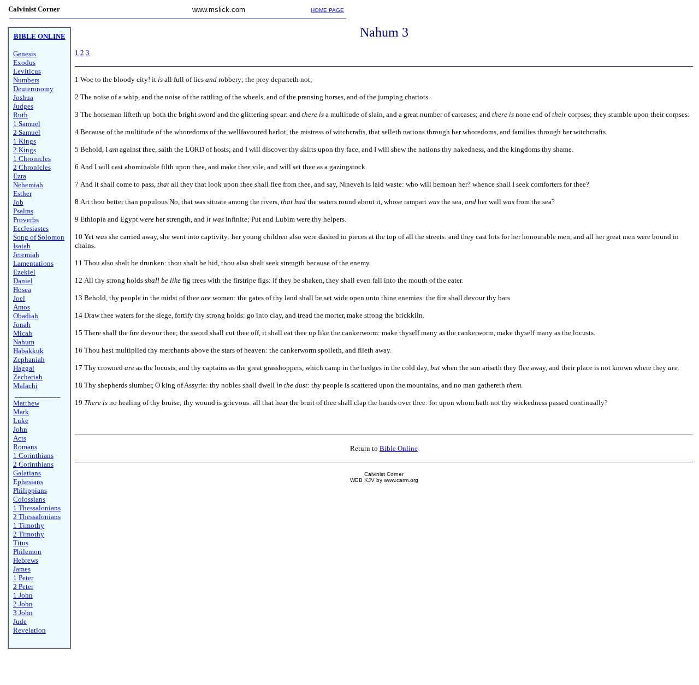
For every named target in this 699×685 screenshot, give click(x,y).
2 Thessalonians (37, 517)
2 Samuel (26, 132)
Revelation (29, 630)
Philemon (27, 551)
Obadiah (25, 316)
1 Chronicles (32, 158)
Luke (20, 420)
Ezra (19, 176)
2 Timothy (28, 534)
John (20, 429)
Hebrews (25, 560)
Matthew (26, 403)
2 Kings (24, 150)
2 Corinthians (33, 464)
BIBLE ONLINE (40, 36)
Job (18, 202)
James (22, 569)
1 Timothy (28, 525)
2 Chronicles (32, 167)
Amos (21, 307)
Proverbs (26, 220)
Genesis (24, 54)
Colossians (29, 499)
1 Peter (23, 578)
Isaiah (22, 246)
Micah (22, 333)
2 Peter (23, 586)
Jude (20, 621)
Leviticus (27, 71)
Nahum (23, 342)
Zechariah (28, 377)
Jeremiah (26, 255)
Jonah (22, 324)
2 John (23, 604)
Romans (25, 447)
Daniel (23, 281)
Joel (19, 298)
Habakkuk (28, 351)
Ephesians (28, 482)
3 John (23, 613)
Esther (22, 193)
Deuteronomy (33, 89)
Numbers (26, 80)
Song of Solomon (38, 237)
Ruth (20, 115)
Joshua (23, 97)
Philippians (30, 490)
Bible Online (399, 448)
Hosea (22, 289)
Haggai (23, 368)
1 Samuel (26, 124)
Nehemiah (28, 185)
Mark (21, 412)
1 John (23, 595)
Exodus (24, 62)
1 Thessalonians (37, 508)
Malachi (25, 386)
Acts (19, 438)
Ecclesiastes (31, 228)
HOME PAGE (327, 10)
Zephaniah (29, 359)
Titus (20, 543)
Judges (23, 106)
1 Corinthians (33, 455)
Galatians (27, 473)
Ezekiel (24, 272)
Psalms (23, 211)
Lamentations (33, 263)
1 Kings (24, 141)
